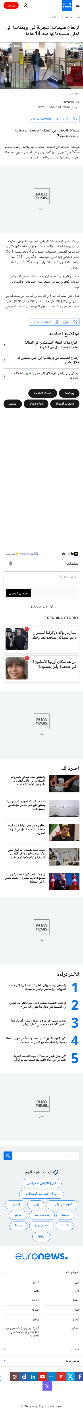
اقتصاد (53, 17)
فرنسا (64, 1225)
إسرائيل (15, 1204)
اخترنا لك (70, 768)
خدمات (75, 1349)
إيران (36, 1204)
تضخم (12, 404)
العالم (36, 1282)
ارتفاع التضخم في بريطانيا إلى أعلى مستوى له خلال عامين (48, 360)
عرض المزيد (72, 1361)
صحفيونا (74, 1328)
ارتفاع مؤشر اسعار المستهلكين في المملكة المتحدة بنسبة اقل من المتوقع (52, 345)
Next (76, 1300)
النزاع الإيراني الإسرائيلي (41, 1183)
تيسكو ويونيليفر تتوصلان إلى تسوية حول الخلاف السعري (46, 375)
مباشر (11, 5)
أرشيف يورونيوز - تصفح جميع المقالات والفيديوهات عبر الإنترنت (22, 1332)
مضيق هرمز (41, 1225)
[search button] (8, 1155)
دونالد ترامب (42, 1215)
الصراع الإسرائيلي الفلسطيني (41, 1194)
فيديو (76, 1319)
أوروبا (76, 1282)
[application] (41, 65)
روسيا (65, 1215)
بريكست (69, 393)
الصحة (35, 1300)
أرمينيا (41, 1236)
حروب (18, 1215)
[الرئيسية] (78, 17)
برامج (36, 1319)
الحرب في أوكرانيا (62, 1204)
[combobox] (41, 1155)
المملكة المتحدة (43, 393)
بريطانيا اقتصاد (65, 404)
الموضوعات (72, 1272)
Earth (35, 1291)
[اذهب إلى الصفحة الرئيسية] (67, 5)
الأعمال (75, 1291)
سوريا (18, 1225)
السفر (76, 1310)
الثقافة (35, 1310)
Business (66, 17)
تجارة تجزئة (36, 404)
